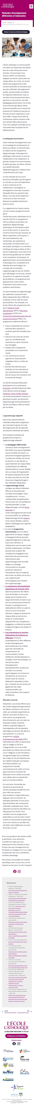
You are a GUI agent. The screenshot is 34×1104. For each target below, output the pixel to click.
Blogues (10, 22)
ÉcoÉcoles (6, 388)
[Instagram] (19, 871)
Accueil (4, 22)
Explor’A (26, 518)
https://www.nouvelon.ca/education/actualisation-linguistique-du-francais (17, 924)
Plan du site (13, 1102)
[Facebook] (15, 871)
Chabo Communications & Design (20, 1101)
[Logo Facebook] (14, 1043)
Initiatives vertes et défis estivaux (15, 394)
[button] (31, 6)
